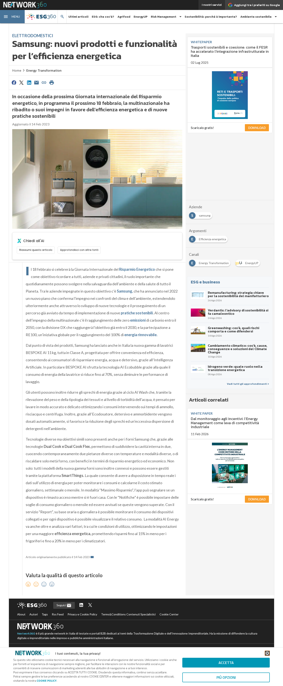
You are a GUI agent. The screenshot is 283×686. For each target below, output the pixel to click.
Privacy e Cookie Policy (82, 614)
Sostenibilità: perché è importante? (211, 17)
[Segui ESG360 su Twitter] (90, 605)
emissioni (138, 320)
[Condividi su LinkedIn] (29, 82)
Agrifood (123, 17)
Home (16, 70)
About (21, 614)
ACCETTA (226, 662)
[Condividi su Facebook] (14, 82)
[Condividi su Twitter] (21, 82)
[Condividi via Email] (36, 82)
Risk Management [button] (163, 17)
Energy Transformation (44, 70)
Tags (45, 614)
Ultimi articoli (78, 17)
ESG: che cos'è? (103, 17)
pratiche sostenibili (137, 313)
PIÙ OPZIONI (226, 677)
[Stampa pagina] (51, 82)
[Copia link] (44, 82)
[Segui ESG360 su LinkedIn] (81, 605)
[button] (12, 16)
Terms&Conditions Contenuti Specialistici (128, 614)
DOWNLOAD (257, 127)
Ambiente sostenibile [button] (256, 17)
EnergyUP (141, 17)
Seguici (62, 605)
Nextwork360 (26, 633)
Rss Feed (58, 614)
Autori (33, 614)
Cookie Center (169, 614)
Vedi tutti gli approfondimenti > (248, 384)
